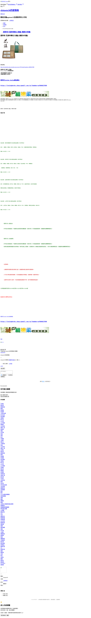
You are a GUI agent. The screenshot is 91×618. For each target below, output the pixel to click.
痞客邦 (10, 360)
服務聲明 (58, 599)
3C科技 (10, 363)
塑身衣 (2, 560)
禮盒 (2, 430)
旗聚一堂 (3, 427)
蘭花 (2, 492)
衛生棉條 (3, 543)
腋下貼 (2, 419)
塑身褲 (2, 562)
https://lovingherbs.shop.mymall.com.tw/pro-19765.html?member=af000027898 (17, 67)
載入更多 (3, 368)
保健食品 (3, 473)
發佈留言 (3, 376)
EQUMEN (3, 563)
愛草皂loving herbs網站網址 (10, 80)
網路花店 (3, 516)
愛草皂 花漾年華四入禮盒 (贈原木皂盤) (17, 32)
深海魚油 (3, 480)
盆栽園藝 (3, 489)
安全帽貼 (3, 416)
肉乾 (2, 435)
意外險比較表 (4, 484)
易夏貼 (2, 418)
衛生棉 (2, 541)
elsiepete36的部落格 (10, 10)
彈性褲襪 (3, 527)
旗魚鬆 (2, 429)
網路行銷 (3, 546)
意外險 (2, 483)
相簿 (4, 23)
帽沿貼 (2, 405)
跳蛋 (2, 537)
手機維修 (3, 540)
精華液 (2, 552)
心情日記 (11, 20)
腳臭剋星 (3, 407)
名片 (4, 26)
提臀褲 (2, 564)
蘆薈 (2, 550)
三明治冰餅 (3, 413)
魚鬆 (1, 339)
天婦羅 (2, 438)
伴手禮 (2, 432)
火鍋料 (2, 440)
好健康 (2, 472)
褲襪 (2, 525)
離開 (8, 615)
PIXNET (35, 599)
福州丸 (2, 442)
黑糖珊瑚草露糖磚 (5, 507)
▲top (2, 366)
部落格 (4, 24)
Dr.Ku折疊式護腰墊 (5, 494)
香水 (2, 555)
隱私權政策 (53, 599)
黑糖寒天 (3, 505)
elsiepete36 (3, 352)
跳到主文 (3, 14)
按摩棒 (2, 535)
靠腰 (2, 497)
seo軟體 (2, 510)
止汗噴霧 (3, 422)
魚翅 (2, 445)
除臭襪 (2, 410)
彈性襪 (2, 524)
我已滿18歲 (3, 615)
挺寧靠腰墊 (3, 496)
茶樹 (2, 554)
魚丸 (2, 437)
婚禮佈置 (3, 517)
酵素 (2, 481)
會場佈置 (3, 519)
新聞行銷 (3, 549)
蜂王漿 (2, 476)
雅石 (2, 491)
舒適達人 (3, 544)
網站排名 (3, 511)
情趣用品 (3, 533)
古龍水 (2, 557)
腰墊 (2, 499)
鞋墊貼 (2, 424)
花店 (2, 514)
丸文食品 (3, 426)
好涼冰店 (3, 414)
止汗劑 (2, 421)
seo (1, 547)
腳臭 (2, 408)
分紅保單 (3, 486)
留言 (13, 360)
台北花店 (3, 521)
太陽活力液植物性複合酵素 (7, 504)
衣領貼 (2, 403)
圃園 (2, 558)
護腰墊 (2, 500)
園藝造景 (3, 488)
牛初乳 (2, 478)
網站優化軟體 (4, 508)
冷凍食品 (3, 443)
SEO (2, 513)
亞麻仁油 (3, 475)
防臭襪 (2, 411)
